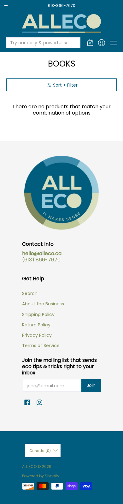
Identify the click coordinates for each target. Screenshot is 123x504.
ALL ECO (29, 466)
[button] (90, 42)
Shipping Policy (38, 314)
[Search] (75, 43)
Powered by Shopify (40, 476)
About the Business (43, 304)
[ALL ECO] (61, 23)
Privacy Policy (37, 335)
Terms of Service (41, 345)
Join (91, 385)
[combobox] (38, 43)
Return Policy (36, 325)
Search (30, 293)
